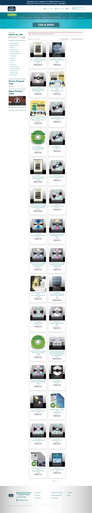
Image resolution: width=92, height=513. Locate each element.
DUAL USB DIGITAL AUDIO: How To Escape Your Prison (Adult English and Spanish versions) (57, 354)
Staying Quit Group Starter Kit (38, 119)
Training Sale (80, 17)
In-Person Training (14, 49)
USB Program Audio (60, 351)
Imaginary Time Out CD (57, 440)
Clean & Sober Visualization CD (57, 206)
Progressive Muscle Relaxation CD (57, 177)
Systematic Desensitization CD (38, 440)
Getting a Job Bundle (57, 412)
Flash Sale (12, 47)
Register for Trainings (25, 17)
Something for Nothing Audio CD (38, 411)
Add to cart (57, 64)
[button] (17, 100)
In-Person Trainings (14, 66)
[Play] (10, 104)
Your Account (49, 8)
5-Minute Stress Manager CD (57, 118)
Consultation (13, 58)
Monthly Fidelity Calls (14, 43)
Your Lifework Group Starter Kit (38, 295)
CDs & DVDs (38, 58)
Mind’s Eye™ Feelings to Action (57, 469)
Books (54, 58)
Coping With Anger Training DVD (38, 235)
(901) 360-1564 (22, 497)
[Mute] (22, 104)
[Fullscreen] (24, 104)
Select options (38, 64)
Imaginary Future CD (38, 323)
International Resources (15, 53)
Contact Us (71, 17)
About (64, 17)
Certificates (12, 60)
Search (23, 37)
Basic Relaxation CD (57, 147)
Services (44, 17)
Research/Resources (55, 17)
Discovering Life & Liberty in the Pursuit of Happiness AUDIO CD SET (57, 295)
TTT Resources (13, 75)
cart (60, 8)
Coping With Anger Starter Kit (57, 90)
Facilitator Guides (14, 72)
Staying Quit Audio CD (57, 381)
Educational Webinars (14, 51)
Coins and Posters (14, 70)
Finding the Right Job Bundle (38, 471)
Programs (37, 17)
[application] (17, 100)
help (69, 8)
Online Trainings (13, 56)
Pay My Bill (14, 17)
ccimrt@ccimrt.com (23, 500)
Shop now (12, 14)
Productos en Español (41, 204)
